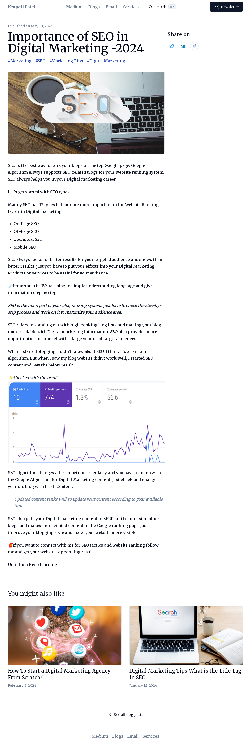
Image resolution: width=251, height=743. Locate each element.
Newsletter (230, 7)
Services (131, 6)
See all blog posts (128, 714)
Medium (74, 6)
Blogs (94, 6)
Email (111, 6)
